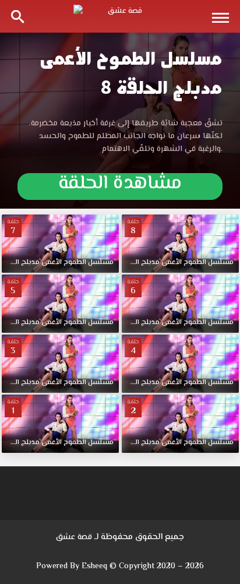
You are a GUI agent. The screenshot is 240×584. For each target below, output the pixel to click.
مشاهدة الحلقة (120, 186)
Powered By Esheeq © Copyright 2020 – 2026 (120, 566)
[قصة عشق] (120, 16)
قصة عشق (74, 537)
